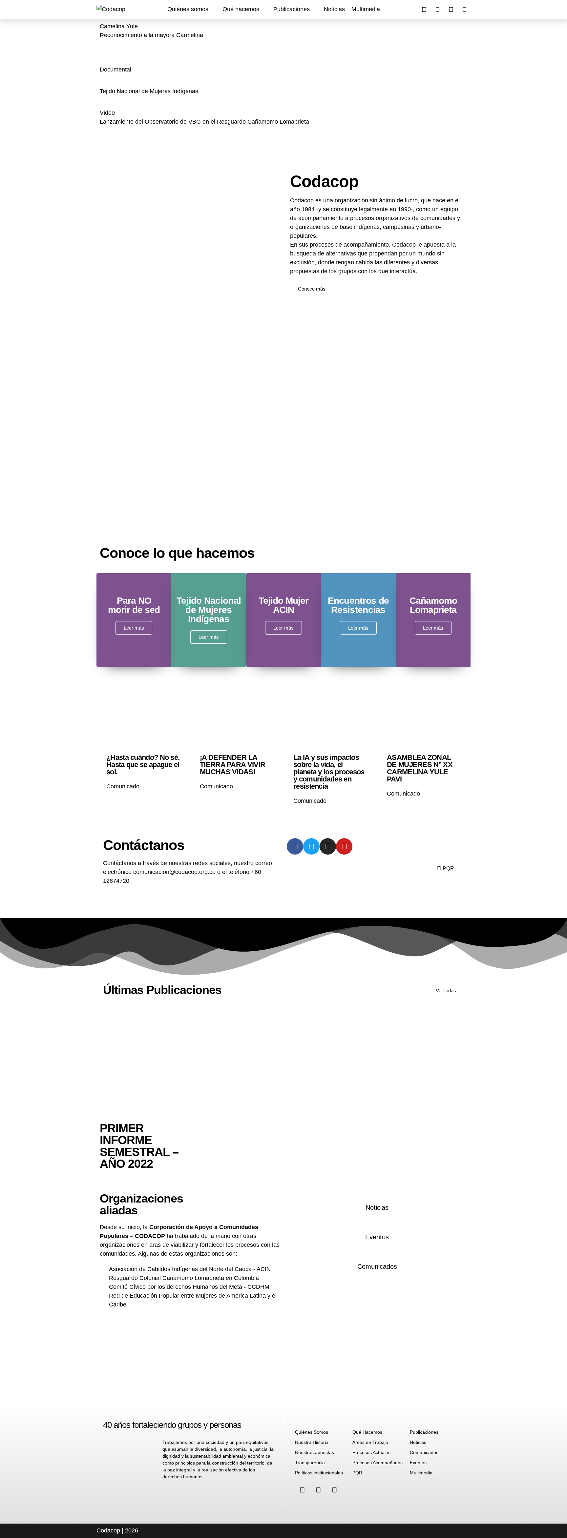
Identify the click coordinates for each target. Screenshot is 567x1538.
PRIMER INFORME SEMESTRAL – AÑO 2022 (139, 1146)
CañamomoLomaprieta (433, 605)
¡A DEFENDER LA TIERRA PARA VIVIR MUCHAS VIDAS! (232, 764)
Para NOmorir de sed (134, 605)
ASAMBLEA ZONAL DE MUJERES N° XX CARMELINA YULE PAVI (419, 768)
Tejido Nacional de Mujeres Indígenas (209, 610)
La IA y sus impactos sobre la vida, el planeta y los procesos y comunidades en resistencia (329, 771)
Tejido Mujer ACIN (283, 605)
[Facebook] (424, 9)
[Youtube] (451, 9)
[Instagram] (437, 9)
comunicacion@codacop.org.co (175, 872)
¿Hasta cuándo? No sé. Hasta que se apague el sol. (142, 764)
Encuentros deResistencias (358, 605)
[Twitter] (464, 9)
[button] (191, 9)
